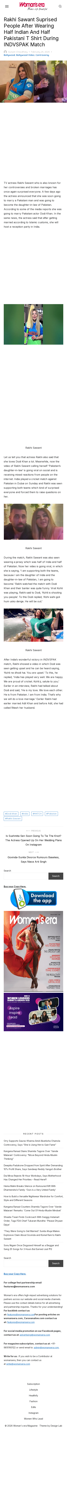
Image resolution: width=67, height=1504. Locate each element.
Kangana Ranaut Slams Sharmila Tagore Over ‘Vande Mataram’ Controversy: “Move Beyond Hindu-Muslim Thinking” (31, 1155)
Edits (33, 1407)
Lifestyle (33, 1389)
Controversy (42, 55)
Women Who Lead (33, 1418)
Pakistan (52, 813)
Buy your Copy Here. (15, 886)
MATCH (38, 813)
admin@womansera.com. (46, 1347)
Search (7, 870)
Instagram (33, 1413)
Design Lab (56, 1425)
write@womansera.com (18, 1364)
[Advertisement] (33, 142)
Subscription (33, 1384)
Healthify (33, 1395)
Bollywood (9, 55)
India (25, 813)
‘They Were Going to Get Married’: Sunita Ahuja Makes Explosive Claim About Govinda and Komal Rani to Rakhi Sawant (32, 1235)
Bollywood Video (25, 55)
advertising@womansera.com (35, 1334)
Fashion (34, 1401)
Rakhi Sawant (14, 818)
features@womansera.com (21, 1314)
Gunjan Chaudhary (18, 51)
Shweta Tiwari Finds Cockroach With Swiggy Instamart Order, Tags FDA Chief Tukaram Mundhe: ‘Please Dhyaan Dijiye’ (33, 1221)
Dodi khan (12, 813)
